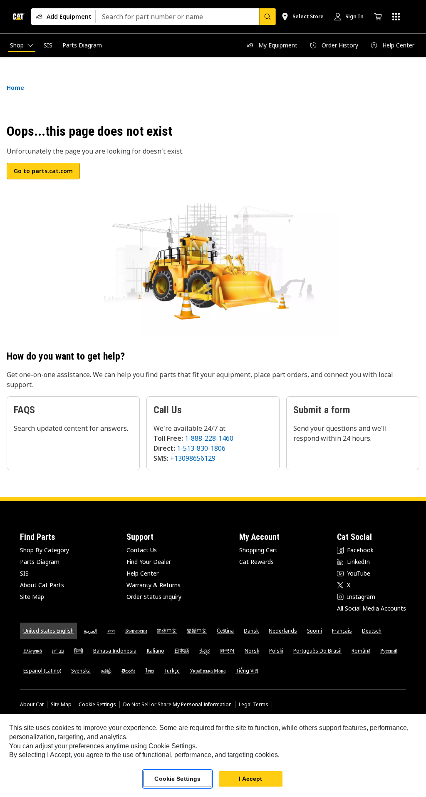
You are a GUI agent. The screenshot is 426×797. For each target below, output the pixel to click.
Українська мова (207, 670)
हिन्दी (78, 650)
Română (361, 650)
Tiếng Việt (246, 670)
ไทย (149, 670)
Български (136, 630)
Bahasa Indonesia (114, 650)
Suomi (314, 630)
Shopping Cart (258, 550)
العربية (90, 630)
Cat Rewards (256, 562)
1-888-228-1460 (209, 438)
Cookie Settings (97, 704)
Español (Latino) (42, 670)
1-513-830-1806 (201, 448)
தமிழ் (106, 670)
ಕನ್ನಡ (204, 650)
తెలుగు (128, 670)
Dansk (251, 630)
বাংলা (111, 630)
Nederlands (283, 630)
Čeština (225, 630)
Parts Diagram (39, 562)
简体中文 (167, 630)
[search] (267, 16)
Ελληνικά (32, 650)
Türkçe (172, 670)
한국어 (227, 650)
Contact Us (141, 550)
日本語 (181, 650)
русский (388, 650)
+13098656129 (192, 458)
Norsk (252, 650)
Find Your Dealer (148, 562)
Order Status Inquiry (153, 597)
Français (342, 630)
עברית (58, 650)
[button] (43, 171)
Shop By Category (44, 550)
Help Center (142, 573)
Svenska (81, 670)
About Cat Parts (42, 585)
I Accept (250, 778)
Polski (276, 650)
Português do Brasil (317, 650)
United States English (48, 630)
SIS (24, 573)
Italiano (155, 650)
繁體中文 (197, 630)
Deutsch (371, 630)
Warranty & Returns (153, 585)
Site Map (32, 597)
